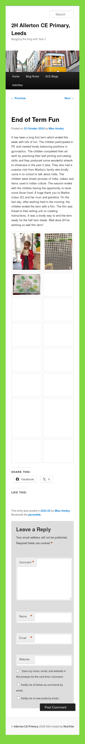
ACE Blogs (51, 76)
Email (25, 637)
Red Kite (68, 726)
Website (24, 659)
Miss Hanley (56, 128)
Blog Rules (32, 76)
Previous (18, 98)
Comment (26, 562)
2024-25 (46, 511)
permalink (34, 514)
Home (15, 76)
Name (25, 616)
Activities (17, 85)
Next (69, 98)
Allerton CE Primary (26, 726)
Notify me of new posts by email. (40, 698)
